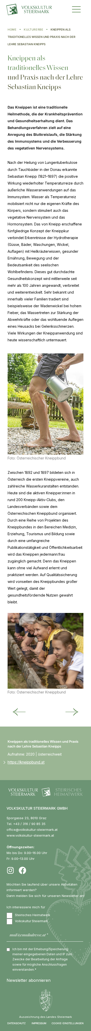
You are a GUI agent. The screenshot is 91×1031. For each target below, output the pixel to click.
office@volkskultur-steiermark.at (32, 830)
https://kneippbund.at (26, 762)
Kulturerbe (33, 29)
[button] (76, 9)
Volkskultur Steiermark (31, 921)
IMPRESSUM (39, 1023)
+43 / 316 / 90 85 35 (29, 824)
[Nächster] (71, 712)
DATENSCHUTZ (16, 1023)
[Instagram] (10, 870)
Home (12, 29)
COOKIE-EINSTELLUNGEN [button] (68, 1023)
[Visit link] (35, 9)
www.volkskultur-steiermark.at (30, 835)
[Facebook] (22, 870)
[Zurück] (19, 712)
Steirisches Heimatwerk (32, 915)
